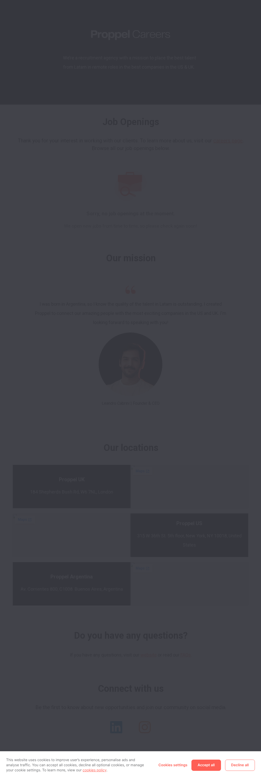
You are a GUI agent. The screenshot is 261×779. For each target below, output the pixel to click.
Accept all (206, 765)
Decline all (240, 765)
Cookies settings (173, 765)
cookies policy (95, 770)
